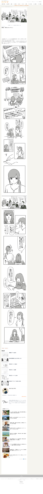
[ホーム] (2, 6)
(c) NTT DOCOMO (21, 483)
